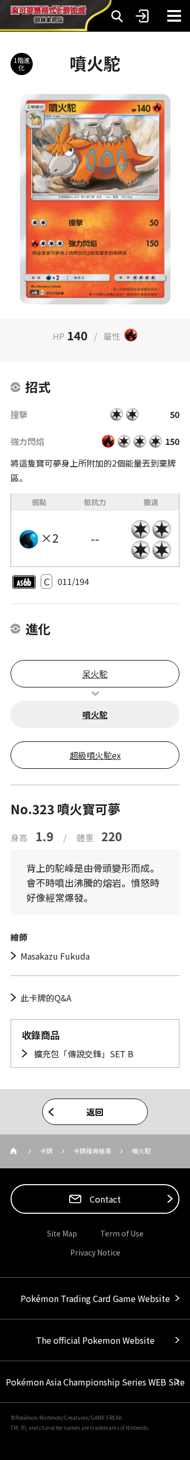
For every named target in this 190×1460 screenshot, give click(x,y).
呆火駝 (95, 673)
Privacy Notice (95, 1252)
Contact (104, 1199)
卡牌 (46, 1150)
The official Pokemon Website (95, 1340)
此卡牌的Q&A (46, 997)
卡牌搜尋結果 (92, 1150)
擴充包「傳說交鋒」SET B (83, 1053)
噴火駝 (95, 714)
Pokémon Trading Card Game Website (95, 1298)
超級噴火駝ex (95, 755)
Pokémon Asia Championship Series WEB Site (95, 1381)
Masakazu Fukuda (55, 956)
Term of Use (122, 1233)
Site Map (62, 1233)
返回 (95, 1111)
